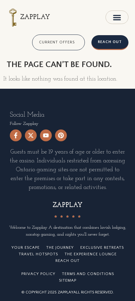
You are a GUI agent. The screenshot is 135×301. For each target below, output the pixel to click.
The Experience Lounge (91, 254)
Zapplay (35, 17)
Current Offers (57, 42)
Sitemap (67, 280)
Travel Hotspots (38, 254)
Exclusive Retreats (102, 247)
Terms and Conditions (88, 274)
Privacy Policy (38, 274)
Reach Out (67, 261)
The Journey (60, 247)
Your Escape (25, 247)
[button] (117, 17)
